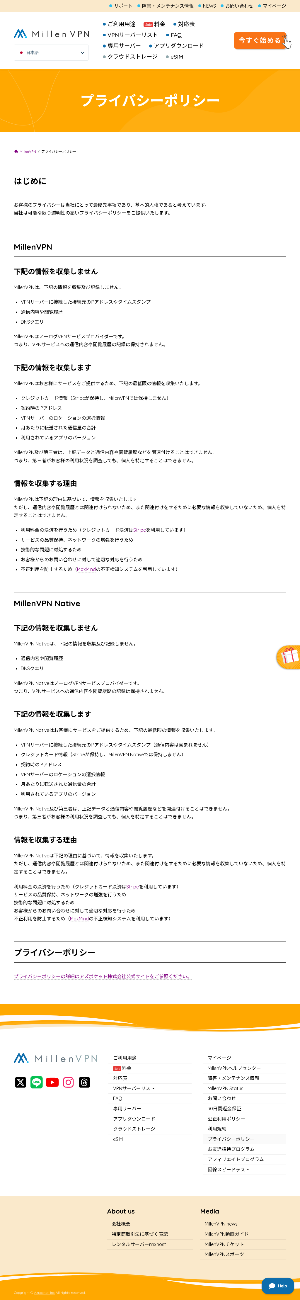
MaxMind (86, 569)
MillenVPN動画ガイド (227, 1234)
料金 (123, 1068)
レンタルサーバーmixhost (139, 1244)
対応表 (120, 1078)
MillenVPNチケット (224, 1244)
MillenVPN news (221, 1224)
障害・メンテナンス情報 (168, 6)
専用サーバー (127, 1109)
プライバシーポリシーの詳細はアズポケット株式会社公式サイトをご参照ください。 (103, 976)
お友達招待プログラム (231, 1149)
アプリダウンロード (134, 1118)
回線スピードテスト (229, 1169)
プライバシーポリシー (231, 1139)
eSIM (118, 1139)
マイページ (274, 6)
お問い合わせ (239, 6)
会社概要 (121, 1224)
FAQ (117, 1098)
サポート (123, 6)
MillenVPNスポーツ (224, 1254)
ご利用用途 (125, 1058)
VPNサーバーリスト (134, 1088)
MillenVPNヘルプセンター (234, 1068)
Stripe (139, 530)
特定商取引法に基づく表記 (140, 1234)
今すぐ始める (260, 40)
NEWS (209, 6)
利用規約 (217, 1129)
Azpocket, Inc (44, 1292)
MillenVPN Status (225, 1088)
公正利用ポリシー (226, 1118)
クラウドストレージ (134, 1129)
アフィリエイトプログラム (236, 1159)
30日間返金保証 (224, 1109)
